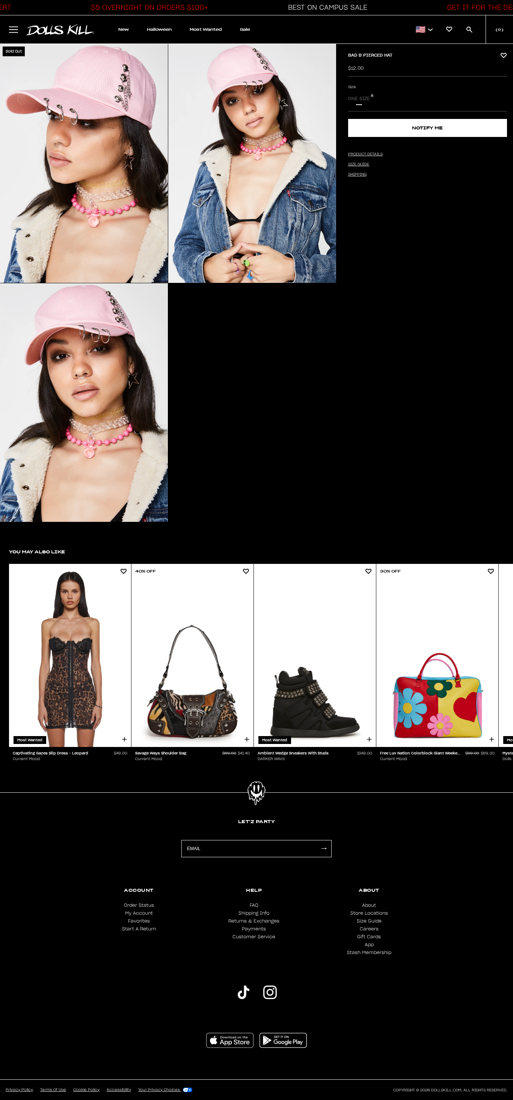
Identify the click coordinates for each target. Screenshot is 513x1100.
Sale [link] (245, 29)
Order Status (139, 905)
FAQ (254, 905)
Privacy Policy (19, 1090)
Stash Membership (369, 952)
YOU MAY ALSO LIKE (37, 552)
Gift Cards (369, 937)
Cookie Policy (86, 1090)
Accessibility (119, 1090)
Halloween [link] (159, 29)
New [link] (123, 29)
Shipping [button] (357, 174)
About (369, 905)
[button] (148, 7)
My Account (139, 913)
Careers (369, 929)
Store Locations (369, 913)
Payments (254, 929)
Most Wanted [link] (206, 29)
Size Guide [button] (358, 164)
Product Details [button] (365, 154)
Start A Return (139, 929)
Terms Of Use (53, 1090)
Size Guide (369, 921)
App (369, 944)
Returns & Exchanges (253, 921)
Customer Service (253, 937)
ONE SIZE (359, 98)
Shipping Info (253, 913)
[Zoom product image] (84, 163)
